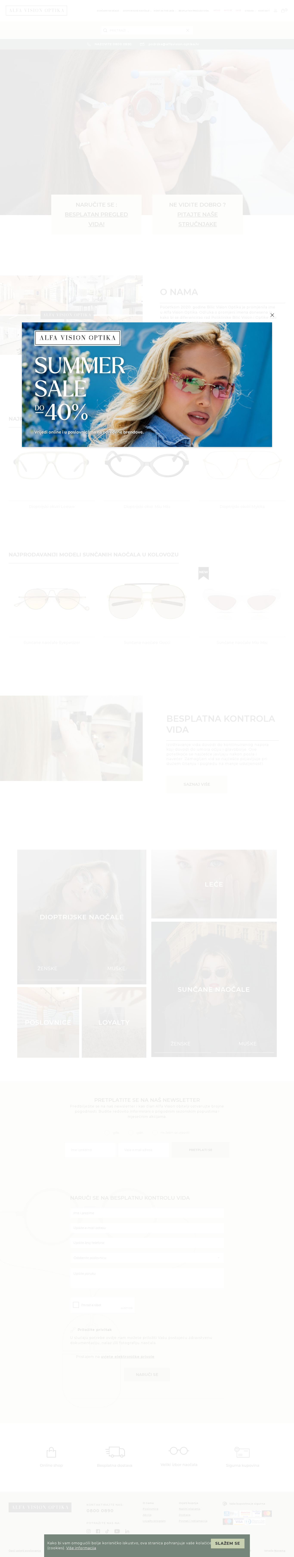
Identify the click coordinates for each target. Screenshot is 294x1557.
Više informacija (81, 1548)
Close (272, 315)
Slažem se (227, 1543)
